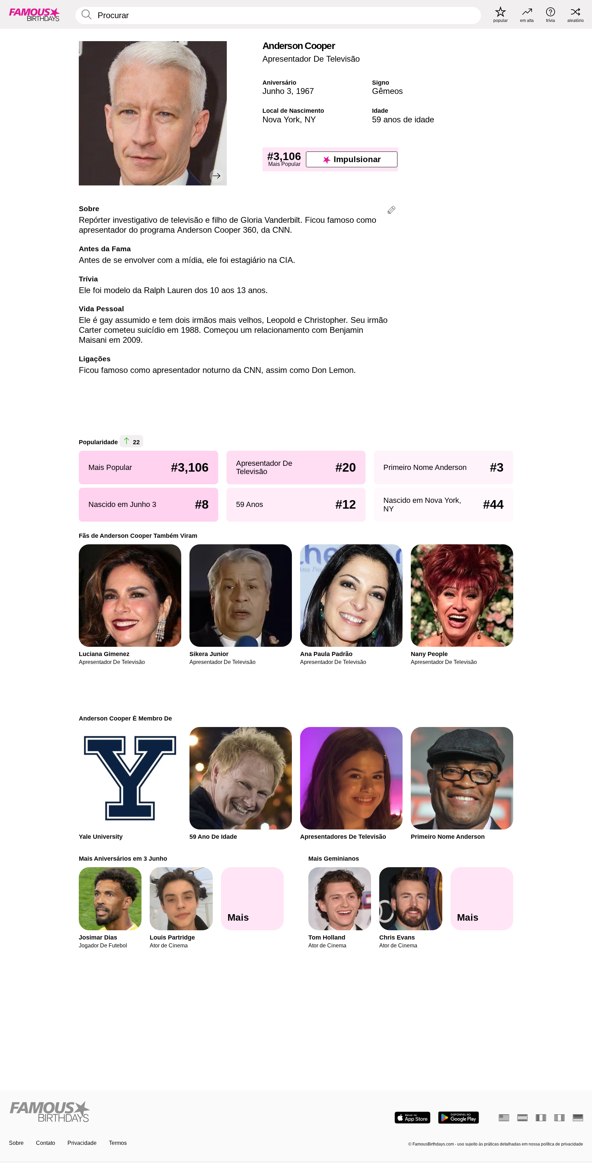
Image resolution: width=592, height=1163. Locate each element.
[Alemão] (578, 1117)
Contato (45, 1143)
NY (310, 119)
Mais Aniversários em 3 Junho (123, 858)
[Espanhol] (522, 1117)
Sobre (16, 1143)
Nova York (281, 119)
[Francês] (541, 1117)
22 (135, 442)
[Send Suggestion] (391, 211)
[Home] (150, 1112)
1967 (305, 91)
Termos (118, 1143)
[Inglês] (504, 1117)
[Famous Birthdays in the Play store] (458, 1118)
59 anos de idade (403, 119)
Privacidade (82, 1143)
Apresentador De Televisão (311, 58)
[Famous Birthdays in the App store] (412, 1118)
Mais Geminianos (333, 858)
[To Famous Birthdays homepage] (34, 14)
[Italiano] (559, 1117)
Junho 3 (276, 91)
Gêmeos (387, 91)
